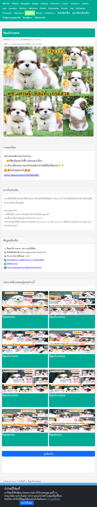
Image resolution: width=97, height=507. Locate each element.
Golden (85, 3)
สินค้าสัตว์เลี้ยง (64, 13)
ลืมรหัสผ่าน (27, 17)
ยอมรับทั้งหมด (26, 503)
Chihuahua (55, 3)
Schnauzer (7, 13)
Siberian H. (19, 13)
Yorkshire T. (50, 13)
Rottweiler (80, 8)
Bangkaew (25, 3)
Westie (39, 13)
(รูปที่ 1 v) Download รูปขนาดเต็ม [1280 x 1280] (22, 44)
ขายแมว (15, 3)
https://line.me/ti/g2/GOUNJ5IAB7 (21, 174)
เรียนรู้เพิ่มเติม (54, 499)
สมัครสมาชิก (40, 17)
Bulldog (44, 3)
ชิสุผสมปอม (8, 316)
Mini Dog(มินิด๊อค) (29, 248)
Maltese (23, 8)
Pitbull (43, 8)
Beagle (35, 3)
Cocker (65, 3)
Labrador (13, 8)
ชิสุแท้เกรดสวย (57, 316)
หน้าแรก (5, 3)
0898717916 (12, 263)
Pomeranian (53, 8)
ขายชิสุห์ (21, 481)
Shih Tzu (30, 13)
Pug (71, 8)
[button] (48, 454)
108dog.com (8, 481)
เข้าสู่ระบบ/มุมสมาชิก (11, 17)
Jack (4, 8)
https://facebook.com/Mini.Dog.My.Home (24, 267)
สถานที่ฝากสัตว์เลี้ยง (80, 13)
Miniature (33, 8)
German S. (75, 3)
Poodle (64, 8)
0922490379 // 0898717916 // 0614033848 (25, 260)
